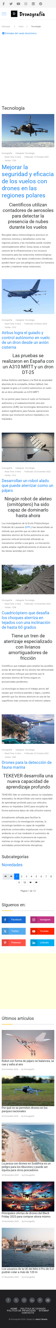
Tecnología (30, 153)
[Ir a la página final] (36, 883)
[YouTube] (18, 4)
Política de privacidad (21, 1311)
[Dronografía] (28, 13)
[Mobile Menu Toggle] (4, 13)
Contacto (28, 1313)
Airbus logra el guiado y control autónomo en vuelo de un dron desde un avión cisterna (26, 340)
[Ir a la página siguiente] (31, 883)
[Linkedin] (33, 4)
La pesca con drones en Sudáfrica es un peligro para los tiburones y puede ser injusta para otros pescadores (26, 1167)
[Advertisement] (28, 70)
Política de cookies (33, 1309)
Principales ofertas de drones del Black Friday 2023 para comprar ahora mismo (26, 1214)
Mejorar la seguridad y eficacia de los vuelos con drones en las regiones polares (28, 181)
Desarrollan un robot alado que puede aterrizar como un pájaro (27, 485)
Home (14, 1309)
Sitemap (44, 1311)
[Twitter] (11, 4)
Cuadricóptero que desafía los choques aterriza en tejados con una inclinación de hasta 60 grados (26, 620)
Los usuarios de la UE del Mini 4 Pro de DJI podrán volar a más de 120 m (28, 1270)
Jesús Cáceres (41, 1319)
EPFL (28, 527)
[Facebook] (4, 4)
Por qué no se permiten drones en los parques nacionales (24, 1109)
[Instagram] (26, 4)
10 (24, 882)
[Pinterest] (41, 4)
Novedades (12, 864)
